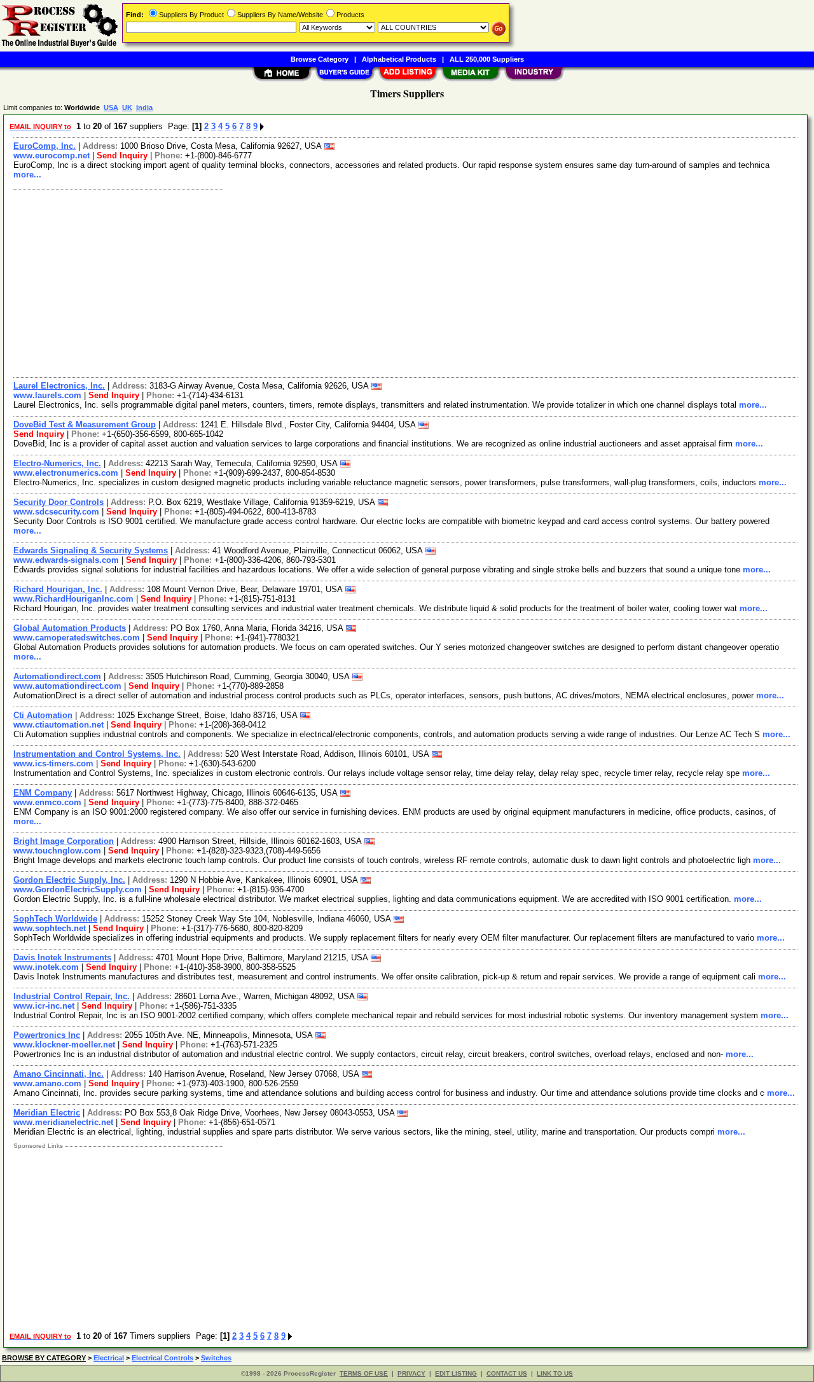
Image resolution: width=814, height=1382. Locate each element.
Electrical (108, 1358)
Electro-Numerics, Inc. (57, 463)
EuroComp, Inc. (44, 146)
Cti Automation (42, 715)
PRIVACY (411, 1373)
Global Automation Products (69, 628)
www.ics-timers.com (53, 763)
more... (27, 174)
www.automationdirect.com (67, 686)
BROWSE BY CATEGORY (44, 1358)
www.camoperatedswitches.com (76, 637)
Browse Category (319, 59)
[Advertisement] (389, 282)
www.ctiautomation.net (58, 724)
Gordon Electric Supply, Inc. (69, 880)
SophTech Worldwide (55, 918)
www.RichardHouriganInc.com (73, 599)
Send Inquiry (122, 155)
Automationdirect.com (57, 676)
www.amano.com (47, 1083)
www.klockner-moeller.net (64, 1044)
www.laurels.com (47, 395)
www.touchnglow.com (57, 850)
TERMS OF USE (364, 1373)
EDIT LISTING (456, 1373)
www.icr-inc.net (43, 1006)
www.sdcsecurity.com (56, 511)
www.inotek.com (46, 967)
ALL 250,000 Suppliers (487, 59)
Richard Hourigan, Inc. (57, 589)
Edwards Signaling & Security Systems (90, 550)
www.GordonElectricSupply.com (77, 889)
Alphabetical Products (399, 59)
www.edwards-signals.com (66, 560)
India (144, 107)
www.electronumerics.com (65, 473)
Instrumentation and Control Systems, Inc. (97, 754)
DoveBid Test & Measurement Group (84, 424)
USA (111, 107)
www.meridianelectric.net (63, 1122)
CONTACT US (506, 1373)
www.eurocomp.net (51, 155)
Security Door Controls (58, 502)
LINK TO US (555, 1373)
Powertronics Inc (46, 1035)
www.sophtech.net (49, 928)
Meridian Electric (46, 1112)
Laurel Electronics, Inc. (59, 385)
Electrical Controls (162, 1358)
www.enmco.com (47, 802)
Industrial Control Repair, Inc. (71, 996)
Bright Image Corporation (63, 841)
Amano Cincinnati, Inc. (58, 1074)
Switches (216, 1358)
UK (127, 107)
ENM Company (42, 793)
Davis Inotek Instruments (62, 957)
